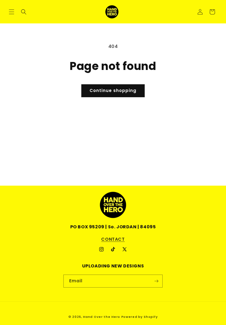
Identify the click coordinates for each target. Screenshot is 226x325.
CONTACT (113, 239)
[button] (12, 12)
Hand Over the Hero (101, 317)
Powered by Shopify (139, 317)
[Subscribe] (156, 281)
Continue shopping (113, 90)
